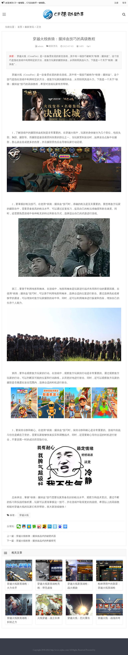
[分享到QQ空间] (29, 526)
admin (40, 46)
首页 (20, 27)
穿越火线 (24, 515)
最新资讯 (29, 27)
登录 (124, 3)
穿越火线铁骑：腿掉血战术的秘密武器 (36, 536)
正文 (38, 27)
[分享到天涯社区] (55, 526)
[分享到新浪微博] (39, 526)
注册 (116, 3)
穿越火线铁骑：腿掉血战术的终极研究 (36, 541)
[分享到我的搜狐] (44, 526)
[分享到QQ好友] (24, 526)
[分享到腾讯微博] (50, 526)
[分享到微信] (19, 526)
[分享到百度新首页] (60, 526)
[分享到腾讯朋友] (34, 526)
